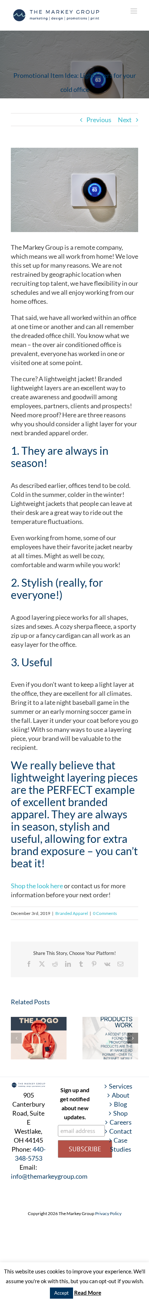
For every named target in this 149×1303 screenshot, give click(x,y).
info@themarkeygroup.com (49, 1176)
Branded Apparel (71, 913)
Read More (87, 1292)
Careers (121, 1122)
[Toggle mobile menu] (134, 11)
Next (125, 120)
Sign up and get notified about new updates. (75, 1103)
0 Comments (105, 913)
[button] (16, 1038)
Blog (120, 1104)
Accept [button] (61, 1293)
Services (120, 1086)
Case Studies (120, 1144)
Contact (120, 1131)
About (120, 1095)
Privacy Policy (108, 1213)
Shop (120, 1113)
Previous (98, 120)
